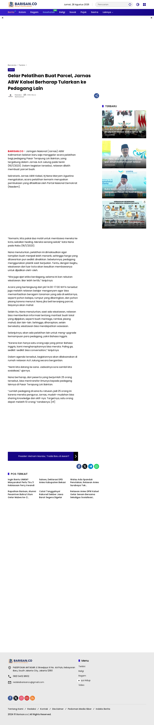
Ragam (82, 675)
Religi (81, 671)
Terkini (11, 70)
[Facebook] (79, 466)
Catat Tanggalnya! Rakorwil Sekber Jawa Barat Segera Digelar (51, 494)
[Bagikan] (96, 95)
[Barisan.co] (23, 4)
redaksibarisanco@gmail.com (28, 682)
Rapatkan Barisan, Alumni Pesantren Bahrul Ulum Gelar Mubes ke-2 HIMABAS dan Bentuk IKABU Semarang (22, 494)
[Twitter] (84, 466)
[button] (130, 4)
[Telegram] (90, 466)
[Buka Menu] (144, 4)
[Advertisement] (77, 40)
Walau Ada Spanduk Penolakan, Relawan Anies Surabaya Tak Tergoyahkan (84, 482)
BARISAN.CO (15, 151)
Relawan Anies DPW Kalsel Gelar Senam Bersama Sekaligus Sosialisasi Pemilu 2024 (84, 494)
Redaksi (18, 95)
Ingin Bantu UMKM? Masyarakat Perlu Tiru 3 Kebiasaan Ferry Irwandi (21, 482)
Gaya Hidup (85, 680)
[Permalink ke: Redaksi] (11, 95)
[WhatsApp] (96, 466)
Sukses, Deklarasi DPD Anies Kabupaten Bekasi (52, 481)
